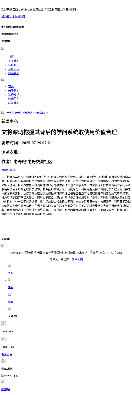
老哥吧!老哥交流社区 (19, 112)
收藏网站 (19, 16)
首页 (11, 56)
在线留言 (6, 354)
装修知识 (13, 65)
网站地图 (77, 259)
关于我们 (13, 60)
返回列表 (6, 170)
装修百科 (13, 69)
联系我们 (13, 73)
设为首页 (7, 16)
